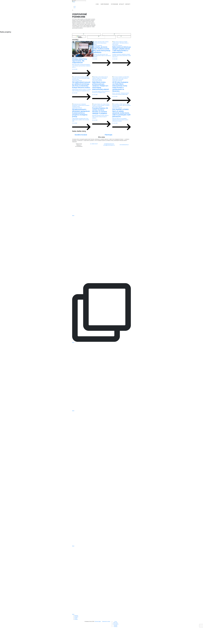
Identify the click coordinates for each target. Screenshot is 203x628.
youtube (76, 619)
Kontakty (127, 4)
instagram (76, 616)
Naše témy (115, 622)
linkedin (75, 618)
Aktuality (121, 4)
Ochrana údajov (98, 621)
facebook (76, 615)
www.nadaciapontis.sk (124, 144)
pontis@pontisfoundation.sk (109, 145)
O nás (97, 4)
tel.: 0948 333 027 (94, 143)
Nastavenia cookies (106, 621)
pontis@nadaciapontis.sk (109, 143)
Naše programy (105, 4)
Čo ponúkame (114, 4)
